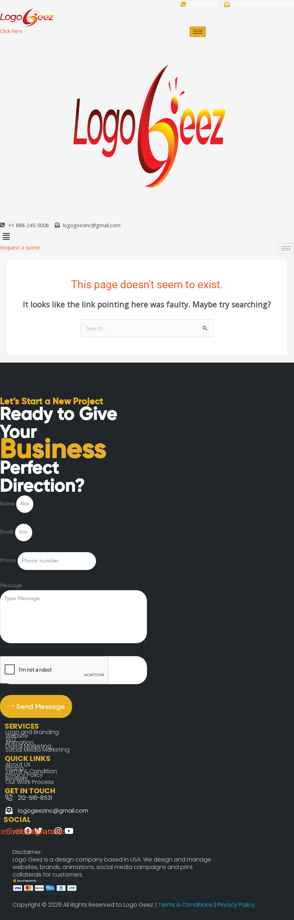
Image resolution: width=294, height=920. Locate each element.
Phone (9, 561)
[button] (147, 236)
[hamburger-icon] (198, 32)
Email (7, 532)
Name (8, 503)
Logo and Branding (32, 732)
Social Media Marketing (37, 750)
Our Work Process (29, 782)
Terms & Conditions (186, 905)
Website (16, 736)
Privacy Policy (236, 905)
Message (11, 585)
